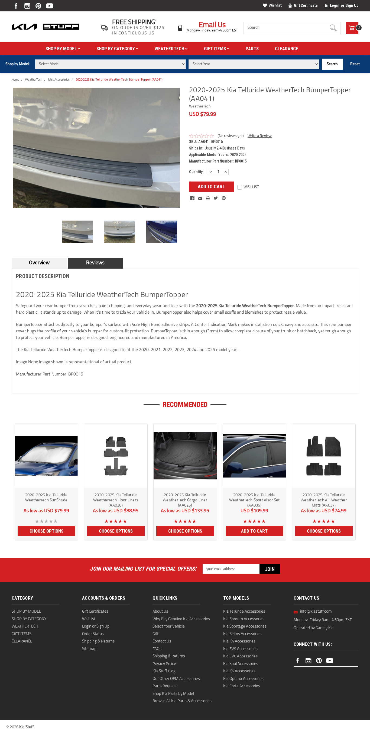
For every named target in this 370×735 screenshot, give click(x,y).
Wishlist (275, 6)
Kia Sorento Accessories (243, 619)
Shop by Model (62, 48)
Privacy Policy (164, 664)
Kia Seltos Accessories (242, 634)
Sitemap (89, 649)
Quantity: (196, 172)
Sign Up (352, 5)
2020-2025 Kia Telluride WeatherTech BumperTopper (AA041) (119, 79)
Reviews (95, 263)
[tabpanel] (46, 479)
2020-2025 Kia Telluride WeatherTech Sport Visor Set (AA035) (254, 500)
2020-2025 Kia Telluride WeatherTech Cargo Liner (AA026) (185, 500)
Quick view (46, 483)
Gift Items (215, 48)
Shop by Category (116, 48)
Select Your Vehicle (168, 627)
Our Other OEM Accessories (176, 679)
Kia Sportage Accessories (245, 627)
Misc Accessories (59, 79)
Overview (39, 263)
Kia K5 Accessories (239, 671)
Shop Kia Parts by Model (173, 694)
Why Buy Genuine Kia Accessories (181, 619)
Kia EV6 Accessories (240, 656)
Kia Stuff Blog (164, 671)
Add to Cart (254, 531)
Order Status (93, 634)
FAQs (156, 649)
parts (252, 48)
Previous (9, 153)
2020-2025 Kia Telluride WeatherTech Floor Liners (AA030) (115, 500)
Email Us (212, 25)
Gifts (156, 634)
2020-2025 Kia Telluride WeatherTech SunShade (46, 497)
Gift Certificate (306, 5)
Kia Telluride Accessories (244, 612)
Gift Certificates (95, 612)
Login (334, 5)
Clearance (286, 48)
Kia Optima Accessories (243, 679)
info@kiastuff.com (316, 612)
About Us (160, 612)
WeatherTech (170, 48)
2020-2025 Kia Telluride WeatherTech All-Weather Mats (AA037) (324, 500)
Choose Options (46, 531)
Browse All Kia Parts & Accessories (182, 701)
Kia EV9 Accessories (240, 649)
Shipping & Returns (98, 641)
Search (332, 64)
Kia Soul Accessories (240, 664)
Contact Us (161, 641)
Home (15, 79)
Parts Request (164, 686)
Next (183, 153)
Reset (355, 64)
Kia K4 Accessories (239, 641)
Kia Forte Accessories (241, 686)
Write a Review (260, 136)
